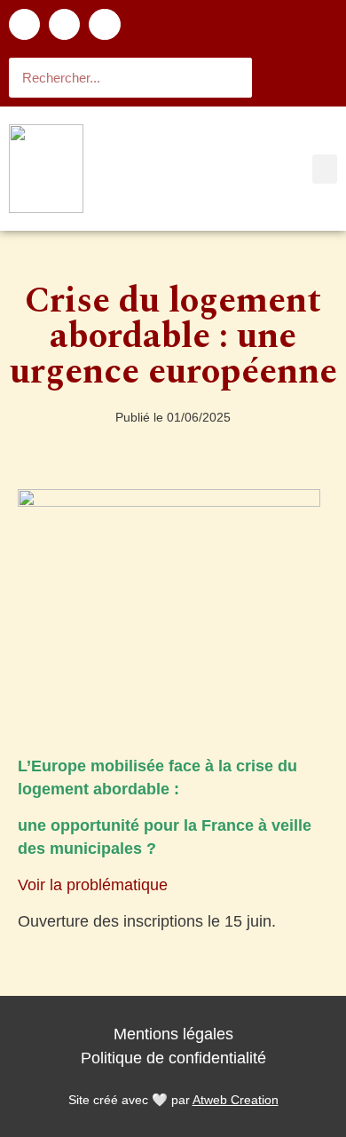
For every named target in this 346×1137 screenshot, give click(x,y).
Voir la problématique (93, 885)
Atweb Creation (236, 1100)
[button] (324, 169)
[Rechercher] (232, 78)
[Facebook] (24, 24)
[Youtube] (104, 24)
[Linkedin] (64, 24)
